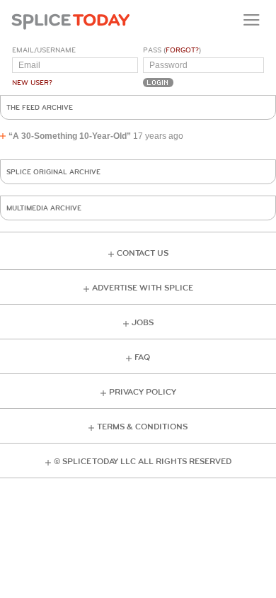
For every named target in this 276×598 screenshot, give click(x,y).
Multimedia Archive (43, 208)
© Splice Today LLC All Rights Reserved (142, 461)
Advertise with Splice (142, 288)
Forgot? (182, 50)
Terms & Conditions (142, 427)
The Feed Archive (39, 107)
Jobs (143, 322)
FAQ (142, 357)
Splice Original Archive (53, 172)
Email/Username (44, 50)
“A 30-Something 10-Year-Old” (69, 136)
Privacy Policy (142, 392)
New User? (32, 83)
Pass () (172, 50)
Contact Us (142, 253)
